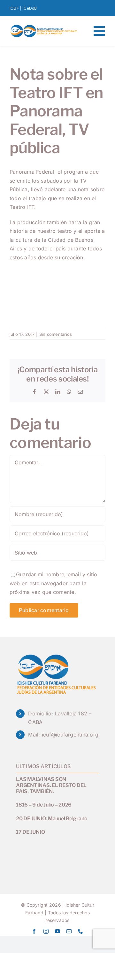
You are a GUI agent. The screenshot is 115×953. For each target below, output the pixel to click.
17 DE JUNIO (30, 832)
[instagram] (46, 931)
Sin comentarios (55, 334)
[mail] (69, 931)
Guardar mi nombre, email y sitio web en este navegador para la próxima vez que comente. (53, 583)
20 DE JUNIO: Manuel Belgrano (51, 818)
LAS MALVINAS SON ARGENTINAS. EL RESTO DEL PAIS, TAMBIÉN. (51, 785)
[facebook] (34, 931)
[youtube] (57, 931)
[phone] (80, 931)
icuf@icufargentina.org (70, 734)
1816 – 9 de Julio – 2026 (44, 805)
